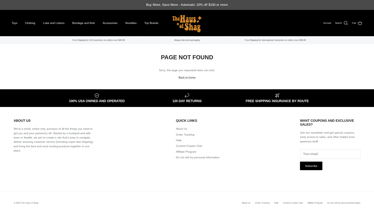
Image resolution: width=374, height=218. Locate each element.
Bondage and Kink (83, 23)
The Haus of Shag (29, 203)
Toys (14, 23)
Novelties (131, 23)
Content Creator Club (189, 145)
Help (179, 140)
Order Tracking (185, 134)
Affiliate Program (186, 151)
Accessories (110, 23)
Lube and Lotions (53, 23)
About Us (181, 128)
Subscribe (311, 165)
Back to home (187, 77)
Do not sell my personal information (198, 157)
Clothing (30, 23)
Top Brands (151, 23)
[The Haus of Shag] (187, 23)
